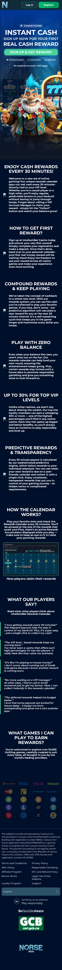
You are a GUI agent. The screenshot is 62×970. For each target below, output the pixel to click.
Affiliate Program (12, 871)
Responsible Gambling (45, 867)
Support (36, 883)
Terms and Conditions (14, 863)
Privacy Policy (40, 863)
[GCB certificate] (31, 923)
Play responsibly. (32, 903)
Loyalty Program (11, 883)
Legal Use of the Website (41, 878)
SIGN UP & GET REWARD (31, 52)
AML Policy (8, 867)
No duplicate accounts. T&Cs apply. (31, 66)
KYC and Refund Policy (45, 871)
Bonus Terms (9, 876)
